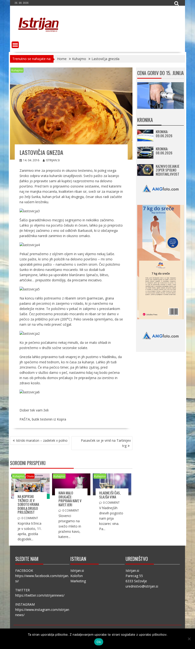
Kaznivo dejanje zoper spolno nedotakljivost (167, 170)
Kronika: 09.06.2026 (164, 133)
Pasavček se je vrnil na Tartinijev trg (106, 443)
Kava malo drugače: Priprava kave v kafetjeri (70, 498)
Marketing (78, 581)
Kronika (145, 119)
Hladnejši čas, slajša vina (110, 494)
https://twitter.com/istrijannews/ (39, 595)
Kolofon (76, 575)
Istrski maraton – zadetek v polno (42, 440)
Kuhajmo (17, 70)
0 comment (29, 518)
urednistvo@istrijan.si (142, 586)
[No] (189, 638)
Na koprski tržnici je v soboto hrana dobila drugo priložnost (28, 504)
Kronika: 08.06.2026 (164, 150)
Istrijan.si (53, 160)
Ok (99, 642)
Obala (30, 476)
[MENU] (15, 44)
